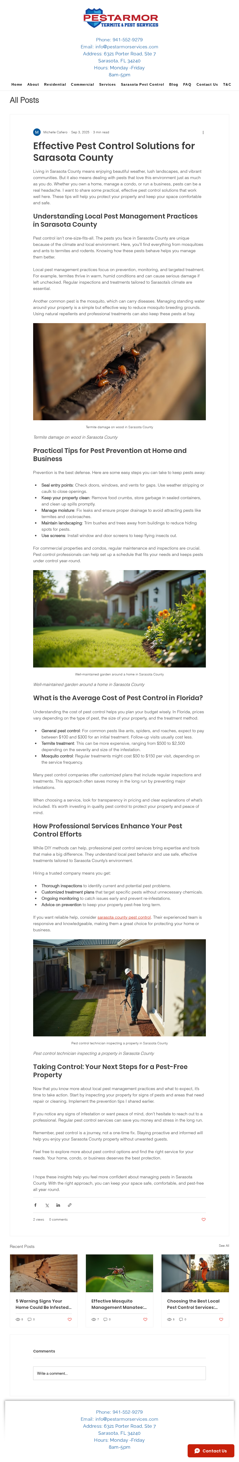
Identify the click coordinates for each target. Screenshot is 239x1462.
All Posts (24, 100)
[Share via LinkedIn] (58, 1205)
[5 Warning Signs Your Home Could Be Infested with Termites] (43, 1273)
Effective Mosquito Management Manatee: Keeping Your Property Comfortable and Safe (117, 1304)
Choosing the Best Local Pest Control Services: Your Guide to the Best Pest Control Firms (193, 1304)
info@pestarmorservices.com (126, 46)
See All (224, 1245)
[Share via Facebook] (35, 1205)
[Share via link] (69, 1205)
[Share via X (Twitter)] (47, 1205)
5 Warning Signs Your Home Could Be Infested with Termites (42, 1304)
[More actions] (203, 132)
